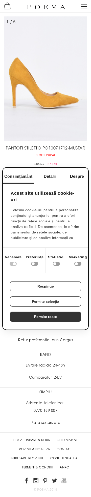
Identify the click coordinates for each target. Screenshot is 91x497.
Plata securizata (45, 423)
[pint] (45, 481)
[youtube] (64, 481)
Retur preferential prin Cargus (45, 340)
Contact (64, 449)
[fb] (27, 481)
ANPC (64, 467)
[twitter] (55, 481)
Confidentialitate (65, 458)
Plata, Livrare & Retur (31, 440)
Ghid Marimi (67, 440)
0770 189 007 (45, 410)
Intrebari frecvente (27, 458)
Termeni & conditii (37, 467)
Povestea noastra (34, 449)
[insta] (36, 481)
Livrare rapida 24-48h (45, 365)
